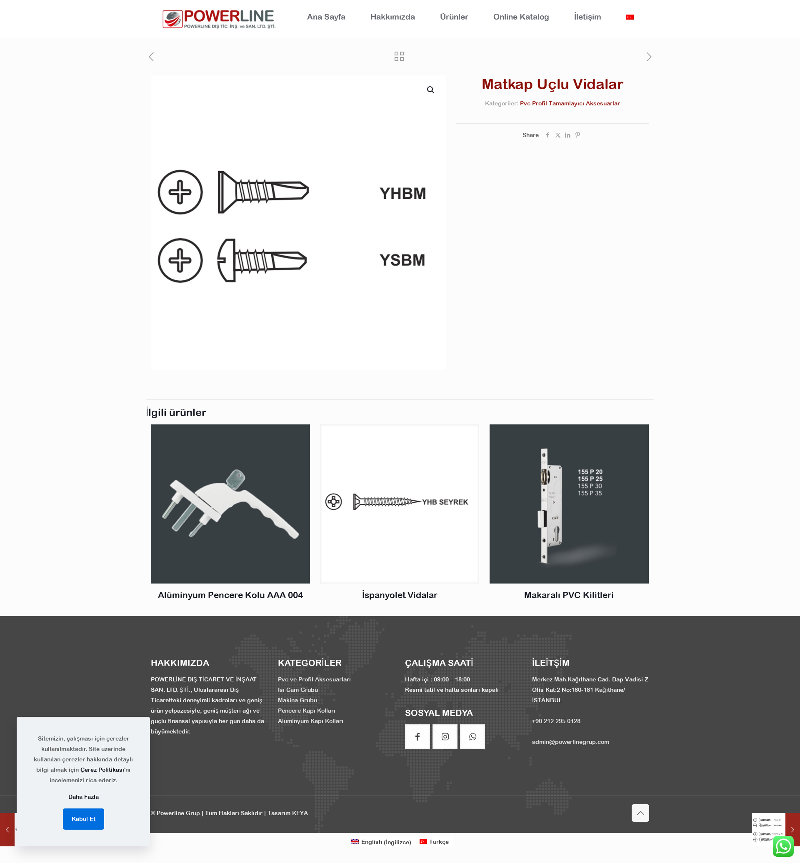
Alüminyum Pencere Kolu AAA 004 (230, 595)
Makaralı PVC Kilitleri (569, 595)
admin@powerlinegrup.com (570, 741)
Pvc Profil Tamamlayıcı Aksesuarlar (570, 103)
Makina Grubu (297, 700)
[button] (431, 90)
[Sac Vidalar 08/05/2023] (776, 829)
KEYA (300, 813)
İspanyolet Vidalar (400, 595)
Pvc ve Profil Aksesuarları (314, 679)
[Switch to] (630, 16)
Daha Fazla (83, 796)
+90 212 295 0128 (556, 721)
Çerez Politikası (102, 769)
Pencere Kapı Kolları (306, 710)
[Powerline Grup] (220, 18)
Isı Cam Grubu (298, 689)
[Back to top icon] (640, 813)
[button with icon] (417, 736)
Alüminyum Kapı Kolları (310, 721)
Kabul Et (83, 819)
